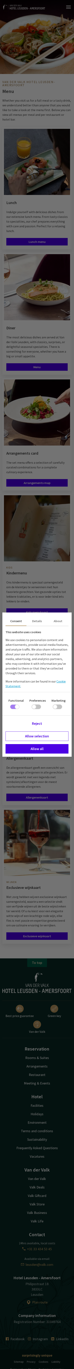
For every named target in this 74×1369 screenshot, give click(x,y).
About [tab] (58, 621)
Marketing (59, 700)
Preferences (37, 700)
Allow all (37, 748)
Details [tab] (37, 621)
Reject (37, 723)
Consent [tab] (16, 621)
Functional (16, 700)
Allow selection (37, 736)
